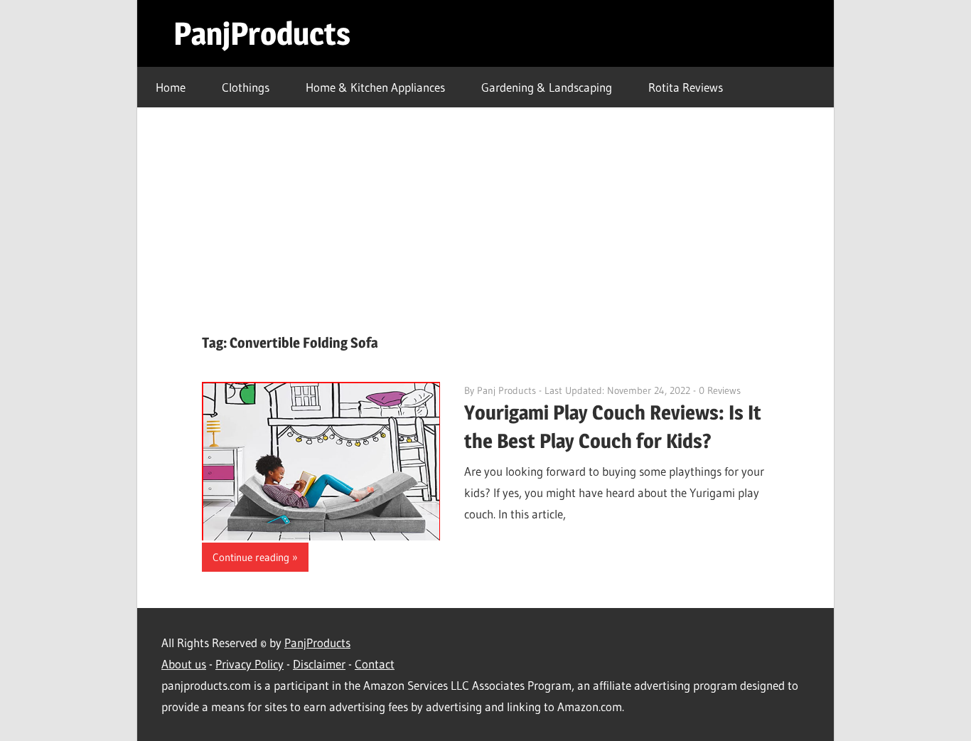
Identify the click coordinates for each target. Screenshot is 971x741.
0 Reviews (720, 390)
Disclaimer (319, 663)
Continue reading (251, 557)
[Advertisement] (485, 214)
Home (171, 87)
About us (183, 663)
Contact (375, 663)
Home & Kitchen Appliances (375, 87)
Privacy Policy (249, 663)
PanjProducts (261, 33)
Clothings (245, 87)
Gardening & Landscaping (546, 87)
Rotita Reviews (685, 87)
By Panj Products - (504, 390)
